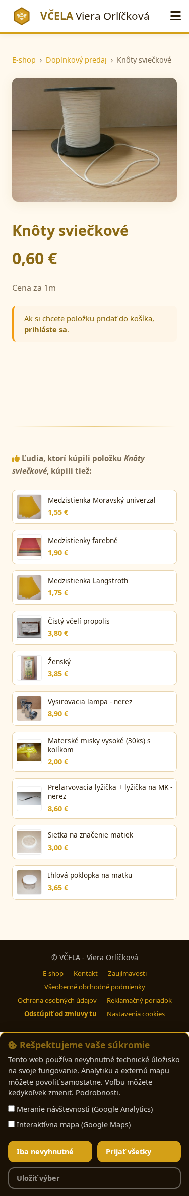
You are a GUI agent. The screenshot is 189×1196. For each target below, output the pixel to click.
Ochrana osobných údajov (57, 1000)
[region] (94, 1114)
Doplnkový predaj (76, 60)
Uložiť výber (38, 1178)
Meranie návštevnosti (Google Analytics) (84, 1109)
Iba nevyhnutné (45, 1151)
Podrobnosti (97, 1092)
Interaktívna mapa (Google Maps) (73, 1124)
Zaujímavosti (127, 973)
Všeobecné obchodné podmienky (94, 986)
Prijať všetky (128, 1151)
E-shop (24, 60)
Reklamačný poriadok (139, 1000)
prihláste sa (45, 329)
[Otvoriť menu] (175, 16)
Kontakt (86, 973)
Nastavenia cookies (136, 1014)
